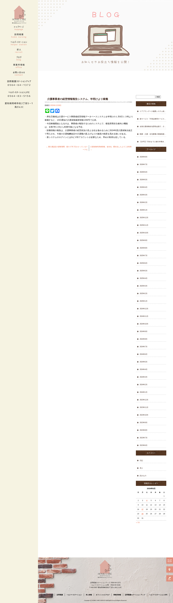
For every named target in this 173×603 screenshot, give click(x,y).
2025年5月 (143, 271)
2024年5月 (143, 362)
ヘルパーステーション (19, 43)
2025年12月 (144, 218)
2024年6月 (143, 354)
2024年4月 (143, 369)
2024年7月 (143, 347)
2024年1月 (143, 392)
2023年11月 (144, 407)
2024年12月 (144, 309)
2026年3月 (143, 195)
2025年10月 (144, 233)
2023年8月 (143, 430)
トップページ (19, 28)
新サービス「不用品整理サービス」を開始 (153, 119)
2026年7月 (143, 164)
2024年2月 (143, 385)
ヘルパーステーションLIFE (158, 595)
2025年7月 (143, 255)
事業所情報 (19, 66)
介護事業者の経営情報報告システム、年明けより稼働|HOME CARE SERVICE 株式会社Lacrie (145, 1)
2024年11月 (144, 316)
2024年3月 (143, 377)
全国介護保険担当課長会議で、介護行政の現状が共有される (153, 126)
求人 (141, 468)
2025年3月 (143, 286)
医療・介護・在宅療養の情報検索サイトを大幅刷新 (153, 134)
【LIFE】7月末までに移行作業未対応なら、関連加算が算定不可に (153, 142)
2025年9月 (143, 240)
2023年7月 (143, 438)
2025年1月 (143, 301)
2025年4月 (143, 278)
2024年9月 (143, 331)
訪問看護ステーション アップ (135, 595)
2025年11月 (144, 225)
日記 (141, 460)
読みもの (143, 476)
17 (142, 509)
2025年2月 (143, 293)
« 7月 (138, 522)
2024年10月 (144, 324)
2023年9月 (143, 422)
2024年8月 (143, 339)
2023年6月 (143, 445)
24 (142, 514)
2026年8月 (143, 157)
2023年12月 (144, 400)
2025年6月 (143, 263)
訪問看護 (19, 35)
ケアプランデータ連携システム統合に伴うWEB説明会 (153, 111)
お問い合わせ (19, 73)
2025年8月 (143, 248)
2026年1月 (143, 210)
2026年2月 (143, 202)
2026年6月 (143, 172)
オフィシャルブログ (19, 58)
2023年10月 (144, 415)
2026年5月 (143, 180)
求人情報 (19, 50)
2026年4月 (143, 187)
